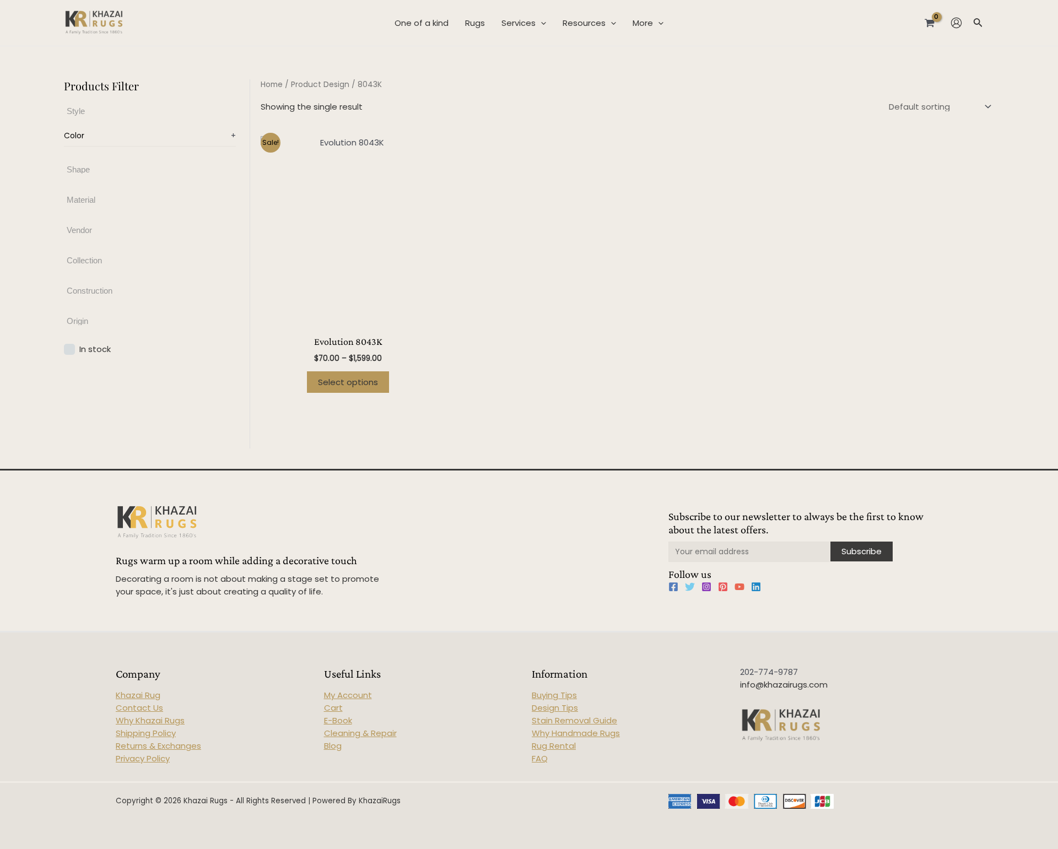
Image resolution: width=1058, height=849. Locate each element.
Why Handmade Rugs (576, 733)
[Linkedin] (756, 587)
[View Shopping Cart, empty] (930, 23)
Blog (333, 745)
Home (272, 84)
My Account (348, 695)
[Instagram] (706, 587)
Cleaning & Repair (360, 733)
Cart (333, 707)
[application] (541, 23)
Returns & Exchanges (158, 745)
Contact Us (139, 707)
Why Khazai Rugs (150, 720)
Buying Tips (554, 695)
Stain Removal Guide (574, 720)
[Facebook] (673, 587)
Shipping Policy (146, 733)
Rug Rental (554, 745)
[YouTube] (739, 587)
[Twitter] (690, 587)
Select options (348, 382)
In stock (95, 348)
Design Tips (555, 707)
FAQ (540, 758)
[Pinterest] (723, 587)
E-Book (338, 720)
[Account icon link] (956, 23)
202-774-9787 (769, 672)
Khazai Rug (138, 695)
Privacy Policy (143, 758)
